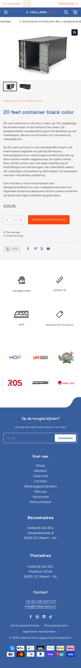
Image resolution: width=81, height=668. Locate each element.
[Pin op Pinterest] (35, 248)
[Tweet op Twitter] (42, 248)
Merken (40, 471)
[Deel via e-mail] (48, 248)
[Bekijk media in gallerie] (10, 86)
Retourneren (40, 502)
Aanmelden (65, 438)
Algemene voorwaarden (39, 631)
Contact (40, 481)
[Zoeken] (66, 12)
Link (14, 248)
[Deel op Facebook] (28, 248)
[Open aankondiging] (27, 3)
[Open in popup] (74, 32)
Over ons (40, 476)
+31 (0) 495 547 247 (40, 601)
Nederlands (66, 3)
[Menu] (5, 12)
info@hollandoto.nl (40, 606)
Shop (40, 466)
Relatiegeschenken (40, 486)
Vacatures (40, 497)
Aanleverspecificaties (24, 625)
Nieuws (40, 492)
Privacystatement (56, 625)
